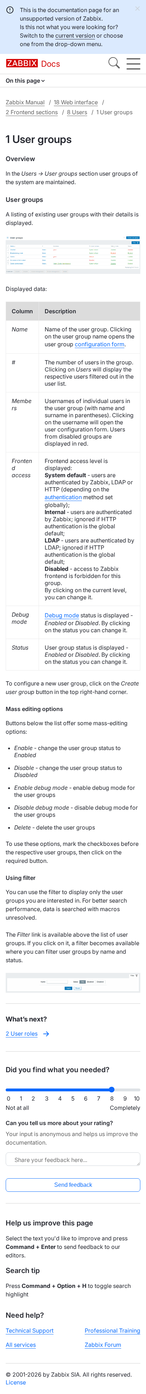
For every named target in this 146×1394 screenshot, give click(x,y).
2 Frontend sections (32, 112)
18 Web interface (76, 102)
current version (75, 35)
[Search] (114, 64)
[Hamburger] (133, 64)
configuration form (99, 344)
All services (21, 1344)
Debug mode (62, 615)
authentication (63, 497)
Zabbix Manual (25, 102)
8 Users (77, 112)
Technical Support (30, 1330)
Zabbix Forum (103, 1344)
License (16, 1382)
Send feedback (73, 1185)
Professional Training (112, 1330)
